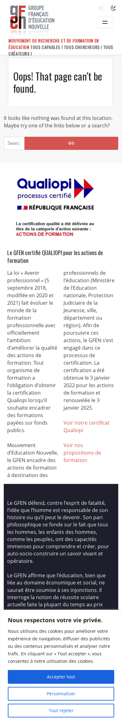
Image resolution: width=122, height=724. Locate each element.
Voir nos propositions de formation (82, 453)
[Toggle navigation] (105, 22)
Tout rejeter (61, 710)
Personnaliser (61, 694)
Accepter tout (61, 677)
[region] (61, 667)
